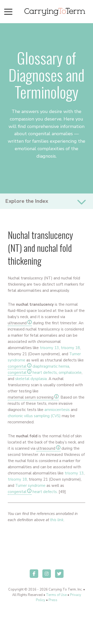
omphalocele (70, 372)
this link (57, 519)
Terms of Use (56, 595)
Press (53, 600)
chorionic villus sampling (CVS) (34, 415)
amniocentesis (57, 409)
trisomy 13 (49, 347)
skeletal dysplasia (31, 378)
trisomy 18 (70, 347)
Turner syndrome (30, 485)
